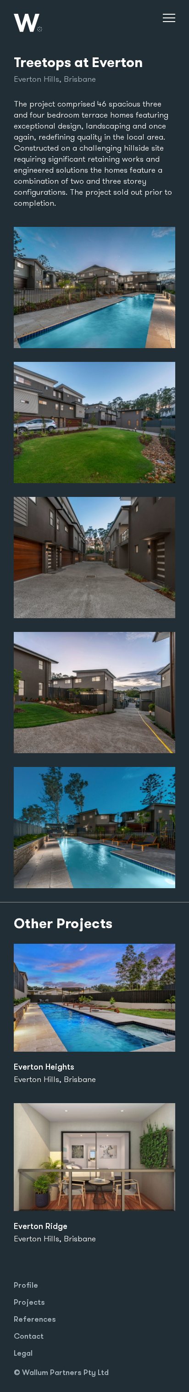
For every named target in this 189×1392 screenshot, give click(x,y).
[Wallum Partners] (45, 23)
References (35, 1319)
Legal (23, 1353)
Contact (29, 1336)
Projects (29, 1302)
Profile (26, 1285)
